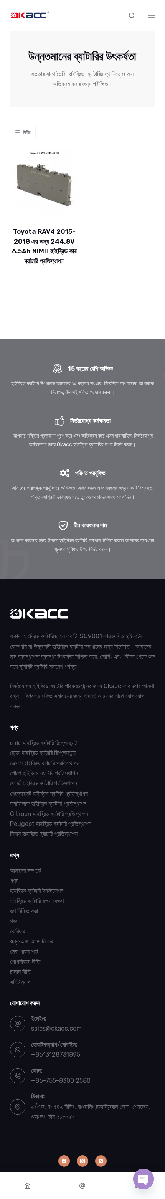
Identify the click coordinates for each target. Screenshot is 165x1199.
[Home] (27, 1185)
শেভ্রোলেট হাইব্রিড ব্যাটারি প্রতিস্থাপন (49, 793)
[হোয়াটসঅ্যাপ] (101, 1161)
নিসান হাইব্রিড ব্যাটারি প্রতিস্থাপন (44, 833)
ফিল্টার (26, 132)
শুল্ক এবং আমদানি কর (31, 941)
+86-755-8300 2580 (61, 1080)
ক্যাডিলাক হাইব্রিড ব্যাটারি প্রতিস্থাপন (48, 803)
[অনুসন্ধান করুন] (132, 15)
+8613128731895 (55, 1054)
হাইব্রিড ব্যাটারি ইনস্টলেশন (36, 890)
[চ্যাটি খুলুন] (143, 1179)
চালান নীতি (20, 971)
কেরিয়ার (17, 931)
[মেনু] (151, 15)
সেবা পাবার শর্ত (24, 951)
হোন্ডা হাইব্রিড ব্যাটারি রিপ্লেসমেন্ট (43, 752)
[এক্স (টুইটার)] (82, 1161)
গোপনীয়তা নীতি (25, 961)
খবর (13, 921)
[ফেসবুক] (64, 1161)
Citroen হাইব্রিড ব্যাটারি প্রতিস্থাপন (49, 814)
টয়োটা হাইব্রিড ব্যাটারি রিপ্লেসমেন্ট (43, 742)
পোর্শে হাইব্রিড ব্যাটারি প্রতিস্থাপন (44, 773)
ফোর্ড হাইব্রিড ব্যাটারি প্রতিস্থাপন (43, 783)
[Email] (82, 1185)
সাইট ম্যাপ (20, 982)
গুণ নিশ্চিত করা (24, 911)
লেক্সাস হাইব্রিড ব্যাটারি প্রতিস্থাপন (44, 763)
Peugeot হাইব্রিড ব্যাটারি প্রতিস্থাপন (50, 823)
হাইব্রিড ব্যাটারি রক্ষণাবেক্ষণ (37, 901)
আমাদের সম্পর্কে (25, 870)
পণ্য (14, 880)
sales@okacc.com (56, 1028)
